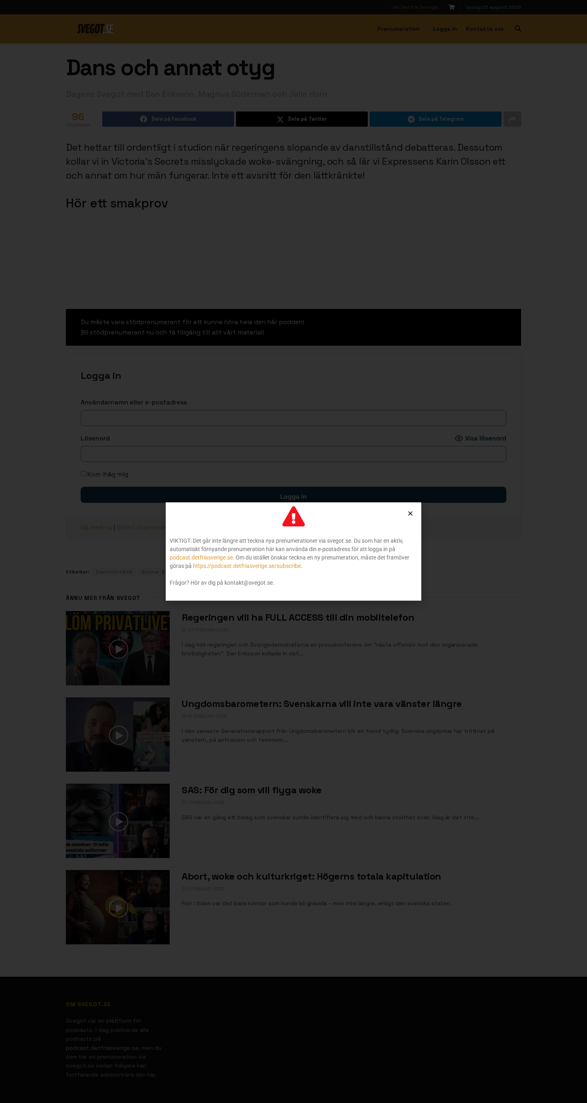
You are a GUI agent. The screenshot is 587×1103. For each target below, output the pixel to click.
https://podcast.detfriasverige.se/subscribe (247, 566)
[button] (410, 513)
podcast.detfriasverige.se (201, 557)
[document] (293, 551)
